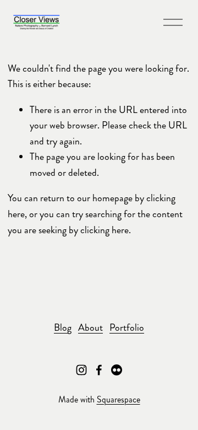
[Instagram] (81, 369)
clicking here (104, 230)
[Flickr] (116, 369)
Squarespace (118, 399)
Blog (63, 328)
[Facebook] (99, 369)
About (90, 328)
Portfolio (126, 328)
